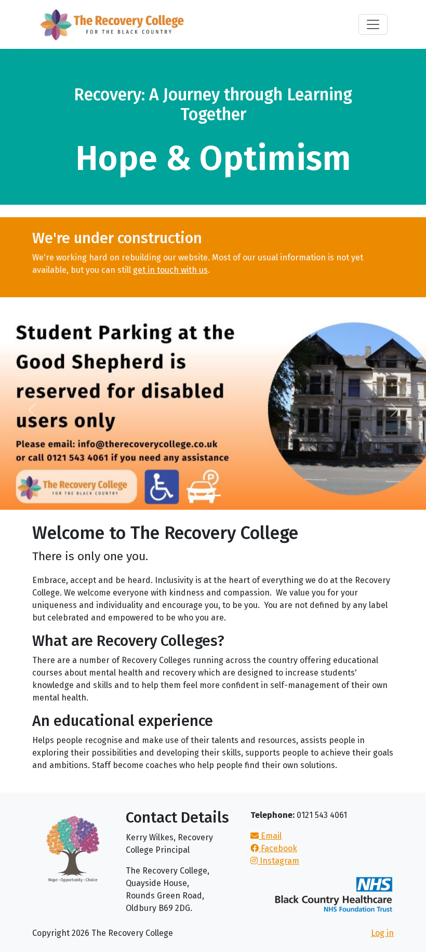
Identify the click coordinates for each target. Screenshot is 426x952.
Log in (382, 933)
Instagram (278, 861)
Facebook (278, 848)
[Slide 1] (213, 495)
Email (270, 836)
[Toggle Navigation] (373, 24)
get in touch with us (170, 270)
